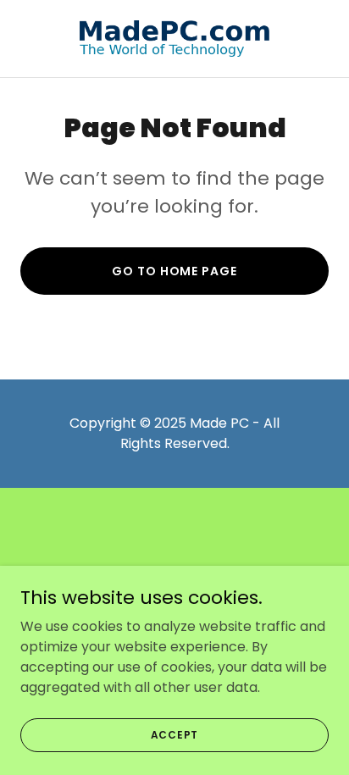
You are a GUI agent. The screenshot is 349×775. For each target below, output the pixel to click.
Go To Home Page (174, 271)
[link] (174, 38)
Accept (175, 734)
